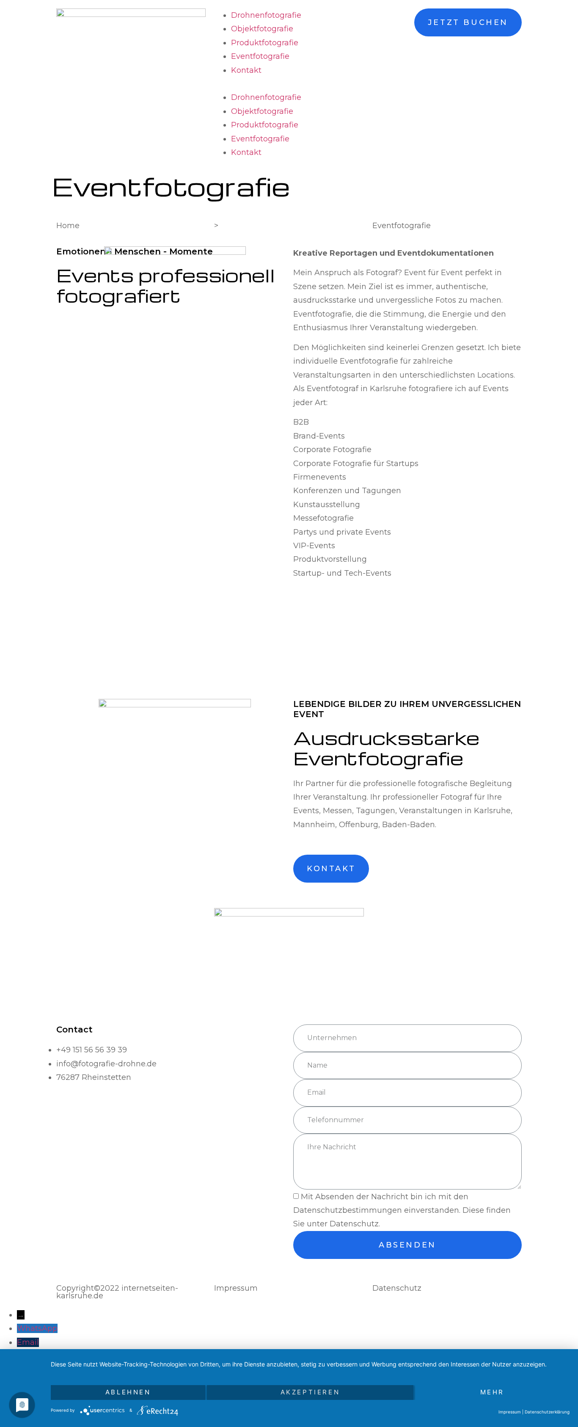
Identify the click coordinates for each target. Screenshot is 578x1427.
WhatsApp (37, 1328)
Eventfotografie (260, 56)
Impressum (509, 1411)
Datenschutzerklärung (547, 1411)
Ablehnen (128, 1392)
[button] (288, 84)
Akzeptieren (310, 1392)
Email (28, 1342)
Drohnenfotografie (266, 15)
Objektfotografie (262, 28)
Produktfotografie (264, 42)
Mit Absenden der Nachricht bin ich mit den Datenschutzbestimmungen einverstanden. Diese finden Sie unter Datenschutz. (402, 1210)
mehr (492, 1392)
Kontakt (246, 70)
